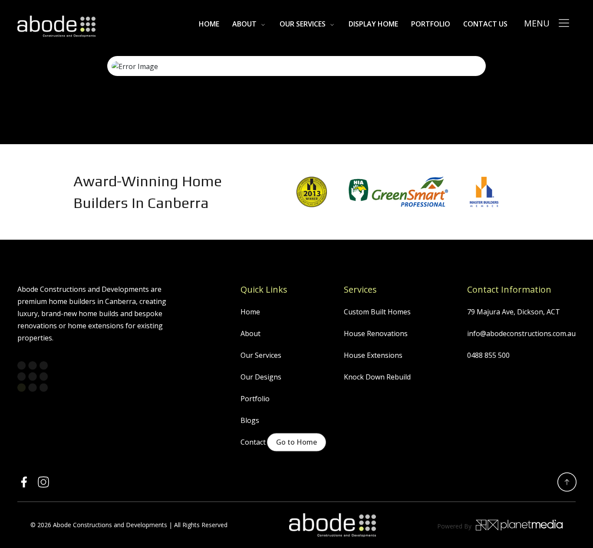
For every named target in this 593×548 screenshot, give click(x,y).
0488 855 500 (488, 355)
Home (250, 312)
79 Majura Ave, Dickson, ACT (513, 312)
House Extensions (373, 355)
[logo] (56, 26)
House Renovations (376, 333)
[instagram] (43, 482)
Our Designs (260, 377)
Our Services (303, 24)
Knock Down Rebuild (377, 377)
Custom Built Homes (377, 312)
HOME (209, 24)
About (250, 333)
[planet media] (519, 525)
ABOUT (244, 24)
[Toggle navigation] (564, 23)
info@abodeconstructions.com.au (521, 333)
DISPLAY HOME (373, 24)
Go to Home (296, 442)
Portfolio (430, 24)
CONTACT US (485, 24)
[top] (567, 482)
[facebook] (23, 482)
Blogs (249, 420)
